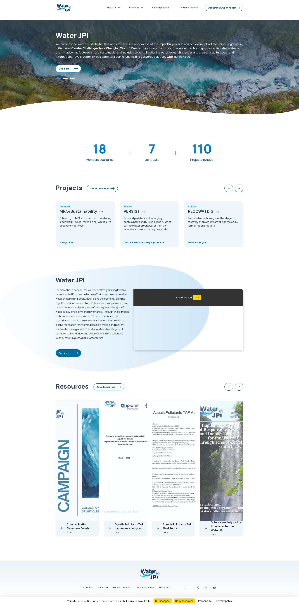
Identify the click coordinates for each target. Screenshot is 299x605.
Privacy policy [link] (224, 601)
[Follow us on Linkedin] (206, 587)
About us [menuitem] (110, 8)
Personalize (205, 601)
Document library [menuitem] (188, 7)
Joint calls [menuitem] (132, 8)
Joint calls (103, 587)
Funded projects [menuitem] (161, 7)
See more (64, 68)
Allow (197, 297)
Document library (145, 587)
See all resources (99, 188)
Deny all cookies (184, 601)
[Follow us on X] (198, 587)
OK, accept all (163, 601)
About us (88, 587)
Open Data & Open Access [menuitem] (222, 7)
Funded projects (122, 587)
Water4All (164, 587)
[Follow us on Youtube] (214, 587)
